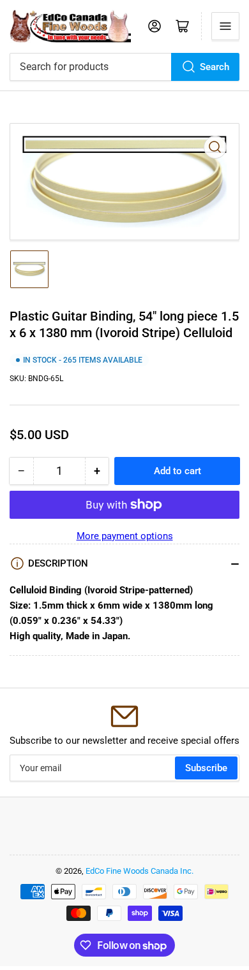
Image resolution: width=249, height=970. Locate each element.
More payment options (125, 536)
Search (214, 67)
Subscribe (206, 768)
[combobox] (124, 67)
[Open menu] (225, 26)
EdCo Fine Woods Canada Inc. (139, 871)
